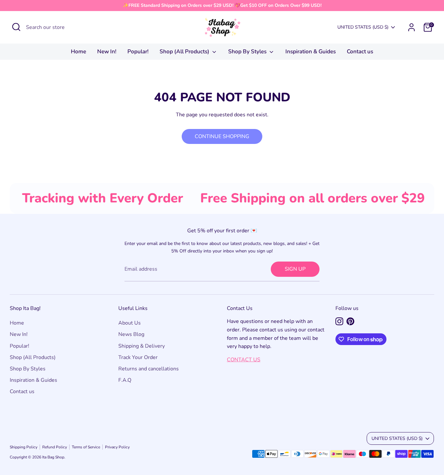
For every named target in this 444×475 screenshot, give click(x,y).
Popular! (138, 51)
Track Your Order (138, 357)
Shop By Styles (248, 51)
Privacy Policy (117, 447)
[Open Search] (16, 26)
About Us (129, 323)
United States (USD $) (362, 27)
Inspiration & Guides (310, 51)
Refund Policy (54, 447)
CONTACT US (243, 359)
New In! (106, 51)
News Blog (131, 334)
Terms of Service (86, 447)
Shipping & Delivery (141, 346)
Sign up (295, 269)
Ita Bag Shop (53, 457)
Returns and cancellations (148, 368)
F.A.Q (124, 380)
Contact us (360, 51)
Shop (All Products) (185, 51)
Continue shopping (222, 136)
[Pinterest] (350, 321)
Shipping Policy (23, 447)
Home (78, 51)
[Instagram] (339, 321)
